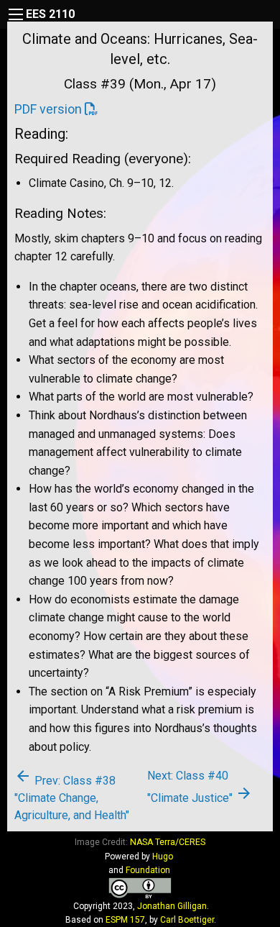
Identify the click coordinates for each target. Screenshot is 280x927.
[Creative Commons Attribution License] (140, 888)
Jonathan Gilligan (172, 906)
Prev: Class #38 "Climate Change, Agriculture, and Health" (71, 798)
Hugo (162, 856)
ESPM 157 (125, 920)
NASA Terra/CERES (167, 842)
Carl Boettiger (187, 920)
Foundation (148, 870)
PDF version (48, 109)
